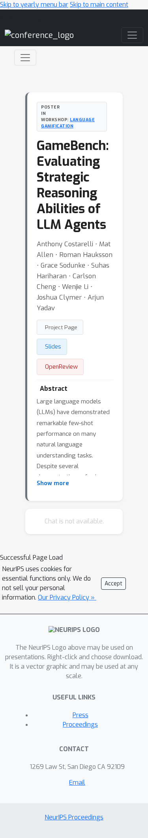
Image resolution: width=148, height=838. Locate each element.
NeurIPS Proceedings (74, 817)
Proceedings (80, 724)
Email (77, 782)
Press (80, 715)
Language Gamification (68, 123)
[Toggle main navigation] (132, 35)
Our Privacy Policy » (67, 597)
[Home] (39, 35)
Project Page (61, 327)
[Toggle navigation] (25, 58)
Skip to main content (99, 4)
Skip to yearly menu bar (34, 4)
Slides (53, 347)
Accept (113, 583)
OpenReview (61, 367)
